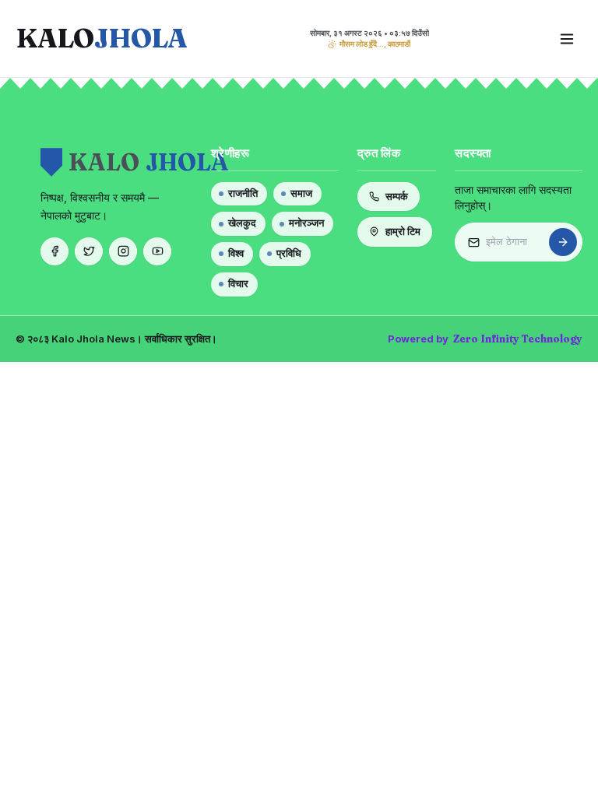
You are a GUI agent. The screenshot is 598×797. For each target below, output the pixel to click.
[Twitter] (89, 251)
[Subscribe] (563, 242)
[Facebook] (54, 251)
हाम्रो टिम (402, 231)
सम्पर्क (396, 196)
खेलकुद (242, 223)
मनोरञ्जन (306, 223)
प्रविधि (288, 253)
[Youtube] (157, 251)
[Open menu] (566, 38)
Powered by (485, 338)
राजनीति (243, 193)
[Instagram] (123, 251)
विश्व (236, 253)
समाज (301, 193)
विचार (238, 284)
